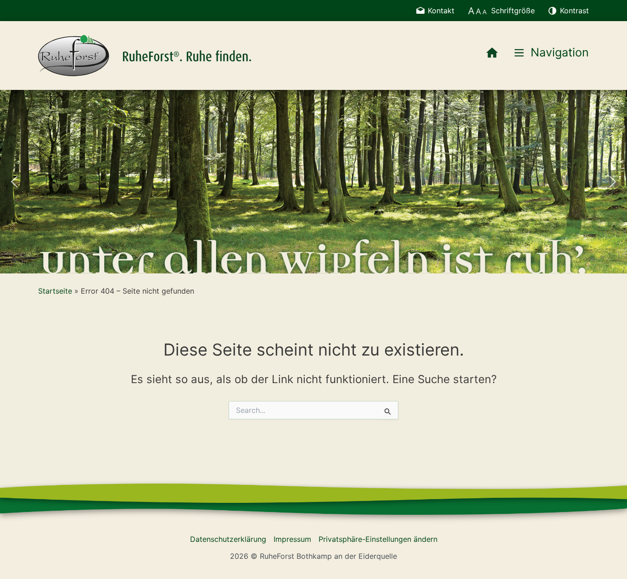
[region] (313, 181)
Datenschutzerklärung (228, 539)
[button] (14, 181)
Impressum (292, 539)
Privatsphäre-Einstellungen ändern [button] (378, 539)
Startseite (55, 290)
